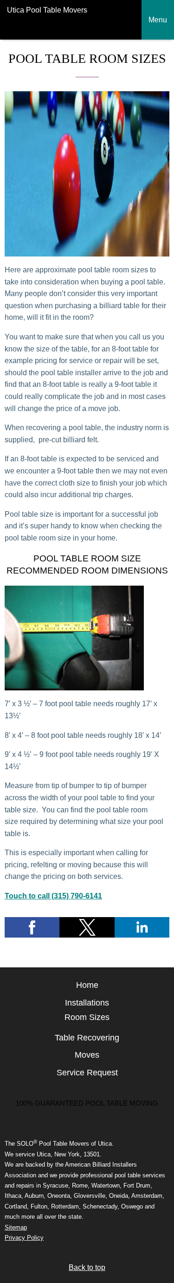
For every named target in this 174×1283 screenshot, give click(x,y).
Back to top (87, 1267)
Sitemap (16, 1227)
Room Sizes (87, 1017)
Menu (157, 20)
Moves (87, 1055)
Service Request (87, 1072)
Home (87, 985)
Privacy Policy (24, 1237)
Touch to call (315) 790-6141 (53, 896)
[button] (32, 927)
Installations (87, 1002)
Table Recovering (87, 1037)
